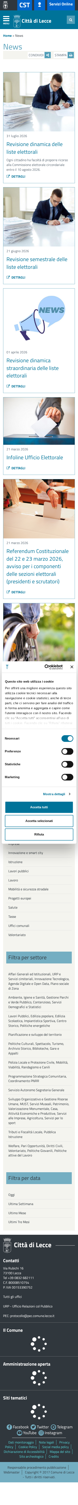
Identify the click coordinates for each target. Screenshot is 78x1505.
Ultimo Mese (17, 1212)
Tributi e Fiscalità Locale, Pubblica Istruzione (32, 1134)
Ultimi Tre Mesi (19, 1221)
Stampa (61, 55)
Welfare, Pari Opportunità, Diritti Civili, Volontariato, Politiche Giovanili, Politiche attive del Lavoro (37, 1150)
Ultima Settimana (20, 1203)
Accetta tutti (39, 807)
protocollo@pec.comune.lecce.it (32, 1315)
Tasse (12, 916)
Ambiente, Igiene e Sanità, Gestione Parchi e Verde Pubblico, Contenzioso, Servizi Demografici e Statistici (38, 1002)
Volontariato (17, 934)
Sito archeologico (31, 1456)
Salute (12, 907)
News (19, 35)
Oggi (11, 1194)
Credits (54, 1456)
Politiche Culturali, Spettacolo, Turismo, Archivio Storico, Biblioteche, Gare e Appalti (36, 1048)
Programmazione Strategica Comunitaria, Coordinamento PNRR (37, 1079)
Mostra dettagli (54, 794)
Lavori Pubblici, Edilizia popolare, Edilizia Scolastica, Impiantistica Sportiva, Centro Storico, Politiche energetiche (37, 1021)
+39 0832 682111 (21, 1277)
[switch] (67, 751)
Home (7, 35)
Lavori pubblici (18, 871)
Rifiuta (39, 834)
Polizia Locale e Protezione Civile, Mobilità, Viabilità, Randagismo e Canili (38, 1065)
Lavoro (13, 880)
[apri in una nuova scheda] (6, 5)
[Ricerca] (71, 19)
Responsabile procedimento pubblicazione (36, 1467)
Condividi (37, 55)
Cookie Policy (28, 1446)
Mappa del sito (60, 1451)
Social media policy (55, 1446)
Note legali (46, 1442)
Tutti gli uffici (12, 1296)
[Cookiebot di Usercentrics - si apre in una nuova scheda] (46, 667)
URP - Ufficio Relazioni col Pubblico (27, 1306)
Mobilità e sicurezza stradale (28, 889)
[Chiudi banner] (71, 667)
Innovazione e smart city (25, 852)
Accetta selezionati (39, 821)
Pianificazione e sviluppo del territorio (35, 1034)
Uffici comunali (18, 925)
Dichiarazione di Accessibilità (24, 1451)
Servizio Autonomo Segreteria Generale (36, 1089)
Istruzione (15, 861)
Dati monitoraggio (21, 1442)
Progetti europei (19, 898)
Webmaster (12, 1472)
